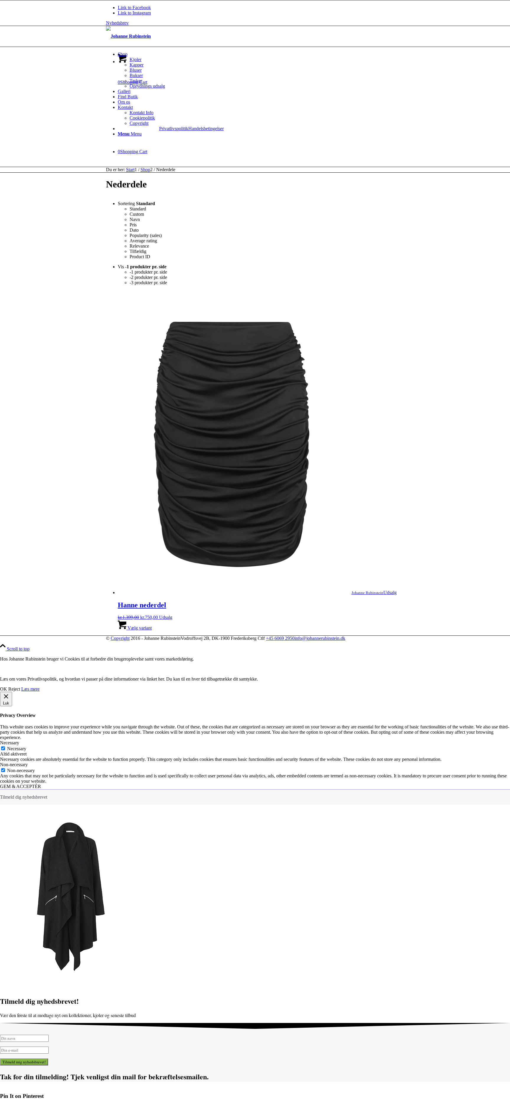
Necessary (16, 748)
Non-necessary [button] (14, 764)
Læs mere (30, 689)
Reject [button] (14, 689)
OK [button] (3, 689)
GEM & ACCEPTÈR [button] (20, 786)
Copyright (120, 638)
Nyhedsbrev (117, 22)
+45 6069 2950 (280, 638)
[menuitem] (261, 70)
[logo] (128, 36)
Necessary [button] (9, 742)
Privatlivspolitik (173, 128)
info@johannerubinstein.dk (320, 638)
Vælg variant (139, 627)
